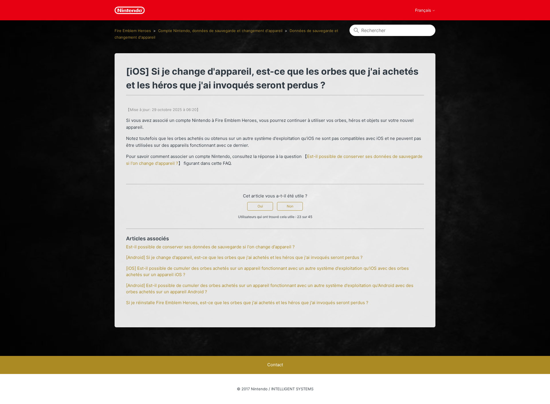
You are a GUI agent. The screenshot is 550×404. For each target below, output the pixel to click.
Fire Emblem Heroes (133, 30)
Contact (275, 364)
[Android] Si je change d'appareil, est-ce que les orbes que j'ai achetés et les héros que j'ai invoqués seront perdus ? (244, 257)
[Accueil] (130, 10)
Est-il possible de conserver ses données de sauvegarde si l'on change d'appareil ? (210, 246)
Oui (260, 206)
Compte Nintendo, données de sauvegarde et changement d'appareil (220, 30)
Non (290, 206)
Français (423, 10)
